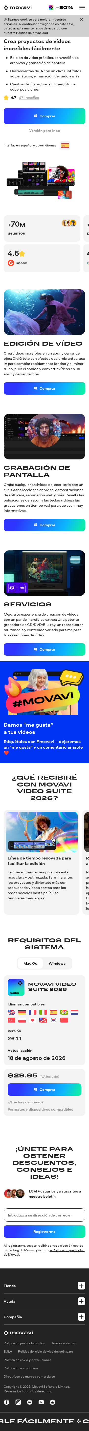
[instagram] (18, 1403)
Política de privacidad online (24, 1343)
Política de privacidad (32, 33)
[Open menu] (82, 7)
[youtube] (41, 1403)
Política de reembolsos (21, 1368)
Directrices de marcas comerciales (29, 1376)
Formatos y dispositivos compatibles (40, 1109)
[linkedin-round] (29, 1403)
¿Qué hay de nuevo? (26, 1102)
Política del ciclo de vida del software (45, 1351)
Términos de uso (63, 1343)
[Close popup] (81, 26)
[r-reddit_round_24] (52, 1403)
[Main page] (17, 7)
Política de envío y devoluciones (27, 1360)
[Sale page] (61, 7)
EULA (8, 1351)
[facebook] (6, 1403)
